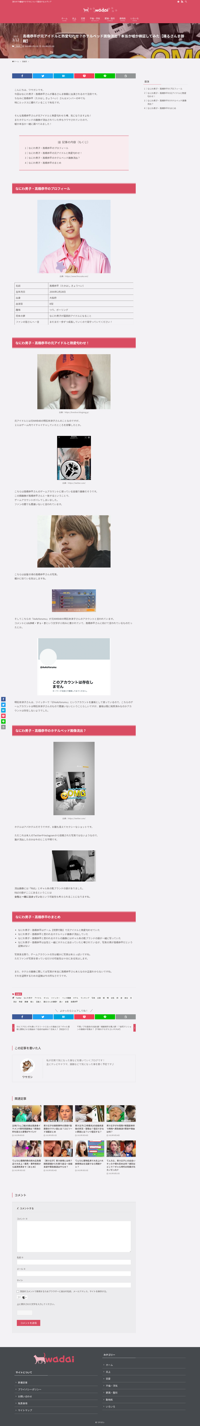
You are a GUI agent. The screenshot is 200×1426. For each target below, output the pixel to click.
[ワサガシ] (100, 10)
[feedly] (178, 1)
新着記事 (22, 1382)
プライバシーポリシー (29, 1389)
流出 (15, 1001)
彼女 (126, 998)
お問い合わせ (25, 1396)
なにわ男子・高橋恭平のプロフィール (48, 148)
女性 (112, 998)
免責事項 (22, 1403)
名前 (20, 1257)
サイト (20, 1280)
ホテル (75, 998)
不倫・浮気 (112, 1385)
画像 (26, 1001)
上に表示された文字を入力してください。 (36, 1304)
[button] (22, 75)
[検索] (186, 1)
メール (21, 1268)
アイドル (38, 998)
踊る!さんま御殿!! (50, 1001)
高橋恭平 (74, 1001)
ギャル (46, 998)
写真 (93, 998)
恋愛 (108, 1378)
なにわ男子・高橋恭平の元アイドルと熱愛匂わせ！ (55, 153)
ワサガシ (27, 1076)
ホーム (109, 1365)
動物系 (109, 1399)
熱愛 (20, 1001)
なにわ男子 (28, 998)
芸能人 (38, 1001)
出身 (99, 998)
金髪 (67, 1001)
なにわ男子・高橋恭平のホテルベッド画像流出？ (54, 157)
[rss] (182, 1)
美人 (32, 1001)
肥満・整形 (112, 1392)
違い (61, 1001)
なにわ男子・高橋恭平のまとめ (45, 162)
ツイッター (55, 998)
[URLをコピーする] (126, 75)
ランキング (85, 998)
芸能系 (18, 46)
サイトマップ (25, 1410)
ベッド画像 (66, 998)
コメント (22, 1218)
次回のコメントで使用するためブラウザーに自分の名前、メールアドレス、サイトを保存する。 (64, 1291)
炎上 (108, 1371)
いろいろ (110, 1406)
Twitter (18, 998)
